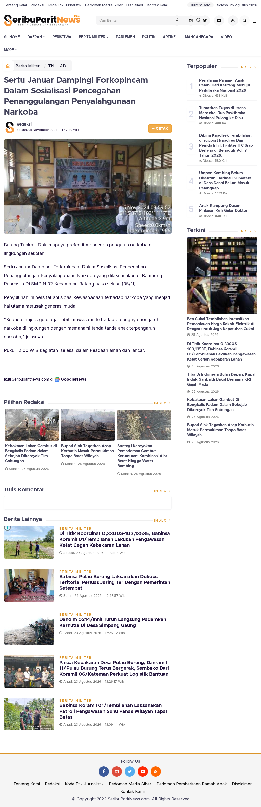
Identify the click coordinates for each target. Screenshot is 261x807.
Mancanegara (199, 36)
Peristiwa (62, 36)
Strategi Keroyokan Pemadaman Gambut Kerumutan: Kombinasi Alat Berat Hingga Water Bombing (142, 456)
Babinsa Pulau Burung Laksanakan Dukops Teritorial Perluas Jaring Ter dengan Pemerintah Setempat (114, 582)
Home (14, 36)
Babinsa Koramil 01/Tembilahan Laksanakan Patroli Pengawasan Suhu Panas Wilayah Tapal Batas (113, 711)
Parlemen (125, 36)
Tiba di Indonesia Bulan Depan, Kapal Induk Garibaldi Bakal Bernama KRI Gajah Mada (221, 380)
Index (161, 403)
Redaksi (37, 5)
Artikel (170, 36)
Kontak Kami (157, 5)
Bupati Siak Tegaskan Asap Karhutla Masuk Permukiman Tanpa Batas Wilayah (87, 451)
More (9, 49)
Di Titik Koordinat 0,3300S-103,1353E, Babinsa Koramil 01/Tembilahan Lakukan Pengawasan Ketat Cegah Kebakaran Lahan (114, 539)
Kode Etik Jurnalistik (64, 5)
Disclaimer (134, 5)
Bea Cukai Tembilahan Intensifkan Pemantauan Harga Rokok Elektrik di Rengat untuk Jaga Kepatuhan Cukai (220, 324)
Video (226, 36)
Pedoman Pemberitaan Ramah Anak (191, 783)
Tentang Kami (15, 5)
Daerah (34, 36)
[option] (32, 442)
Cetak (161, 128)
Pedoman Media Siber (104, 5)
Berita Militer (92, 36)
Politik (148, 36)
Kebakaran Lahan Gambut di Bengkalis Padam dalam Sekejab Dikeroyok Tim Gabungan (31, 453)
